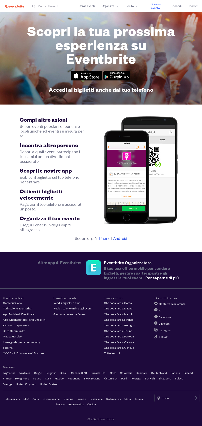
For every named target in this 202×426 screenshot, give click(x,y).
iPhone (104, 238)
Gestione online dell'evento (70, 314)
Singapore (165, 378)
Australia (25, 373)
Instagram (165, 330)
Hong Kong (22, 378)
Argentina (9, 373)
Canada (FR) (98, 373)
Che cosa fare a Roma (118, 303)
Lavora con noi (51, 399)
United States (48, 384)
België (38, 373)
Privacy (60, 404)
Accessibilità (76, 404)
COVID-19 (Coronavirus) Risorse (23, 353)
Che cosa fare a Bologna (119, 325)
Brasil (63, 373)
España (175, 373)
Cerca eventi (87, 6)
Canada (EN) (79, 373)
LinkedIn (164, 323)
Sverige (7, 384)
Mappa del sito (12, 336)
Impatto (81, 399)
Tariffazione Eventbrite (17, 308)
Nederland (74, 378)
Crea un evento (156, 6)
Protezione (96, 399)
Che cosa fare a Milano (118, 308)
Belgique (51, 373)
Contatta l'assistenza (172, 304)
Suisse (179, 378)
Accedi (176, 6)
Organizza (108, 6)
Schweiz (150, 378)
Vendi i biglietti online (66, 303)
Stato (127, 399)
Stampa (68, 399)
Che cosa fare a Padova (119, 336)
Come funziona (12, 303)
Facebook (165, 317)
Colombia (126, 373)
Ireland (37, 378)
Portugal (136, 378)
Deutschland (159, 373)
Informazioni (12, 399)
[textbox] (52, 6)
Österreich (111, 378)
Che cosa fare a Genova (119, 347)
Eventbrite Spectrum (16, 325)
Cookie (91, 404)
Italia (48, 378)
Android (120, 238)
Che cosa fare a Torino (118, 331)
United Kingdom (26, 384)
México (59, 378)
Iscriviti (193, 6)
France (7, 378)
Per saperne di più (162, 277)
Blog (26, 399)
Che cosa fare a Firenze (119, 319)
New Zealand (92, 378)
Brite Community (14, 331)
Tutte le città (112, 353)
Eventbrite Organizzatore (128, 262)
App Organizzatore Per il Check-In (24, 319)
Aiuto (130, 6)
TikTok (163, 337)
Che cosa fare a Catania (119, 342)
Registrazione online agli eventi (72, 308)
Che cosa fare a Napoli (118, 314)
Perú (124, 378)
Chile (113, 373)
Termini (139, 399)
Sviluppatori (113, 399)
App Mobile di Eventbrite (18, 314)
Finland (188, 373)
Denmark (142, 373)
